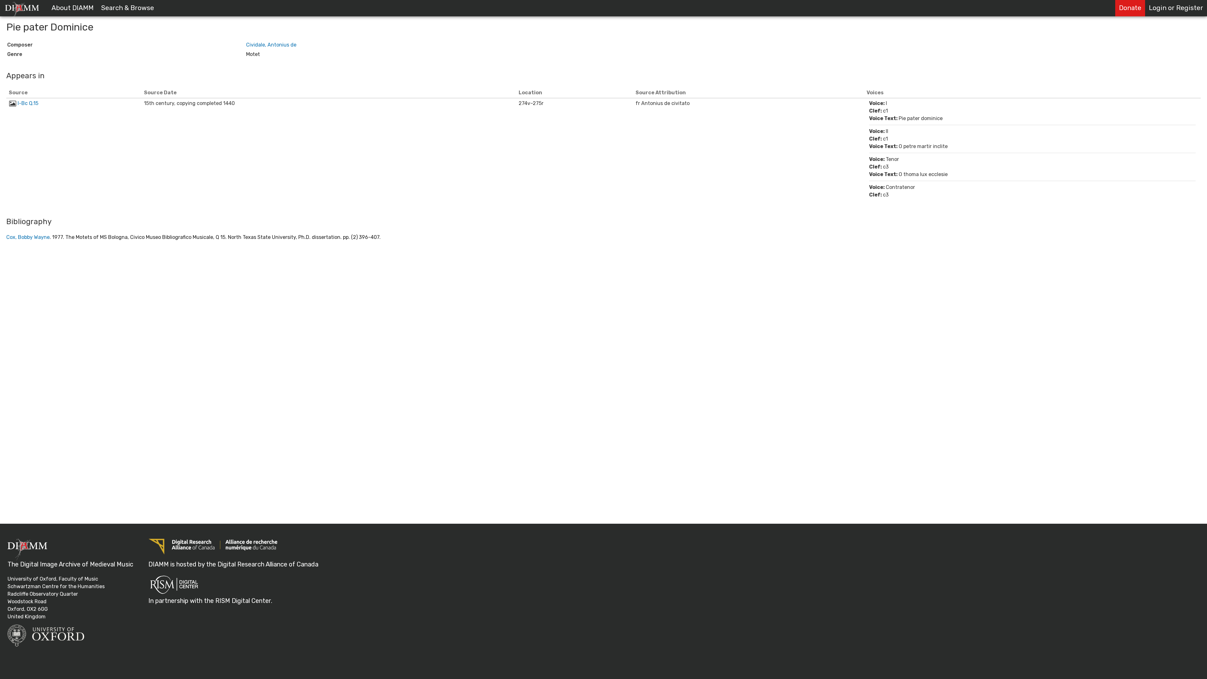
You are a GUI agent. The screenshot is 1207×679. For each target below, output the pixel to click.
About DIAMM (73, 8)
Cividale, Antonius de (271, 45)
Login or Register (1176, 8)
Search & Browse (127, 8)
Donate (1130, 8)
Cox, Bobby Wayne (28, 237)
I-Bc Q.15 (28, 103)
